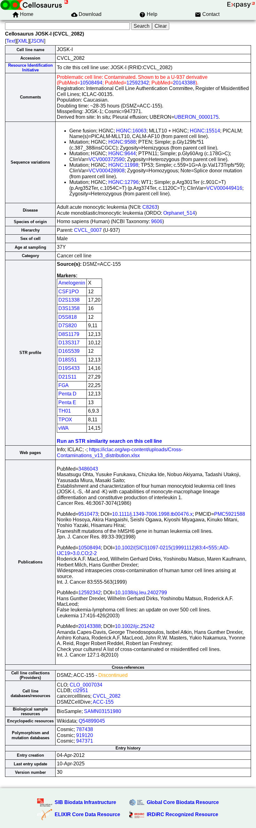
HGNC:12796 (123, 182)
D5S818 (67, 317)
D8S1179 (68, 334)
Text (10, 41)
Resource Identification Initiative (30, 67)
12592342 (137, 82)
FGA (63, 385)
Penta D (67, 393)
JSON (37, 41)
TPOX (65, 419)
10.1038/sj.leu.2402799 (141, 592)
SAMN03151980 (102, 711)
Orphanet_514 (179, 213)
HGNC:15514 (205, 130)
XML (23, 41)
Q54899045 (92, 721)
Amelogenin (71, 282)
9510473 (88, 514)
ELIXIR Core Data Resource (87, 814)
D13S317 (69, 342)
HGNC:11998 (123, 165)
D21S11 (67, 377)
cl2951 (80, 690)
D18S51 (67, 359)
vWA (63, 428)
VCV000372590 (107, 159)
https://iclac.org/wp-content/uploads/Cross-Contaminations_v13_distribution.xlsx (120, 452)
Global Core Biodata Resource (183, 802)
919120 (84, 735)
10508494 (91, 82)
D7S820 (67, 325)
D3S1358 (69, 308)
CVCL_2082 (107, 696)
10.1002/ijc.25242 (135, 626)
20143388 (184, 82)
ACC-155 (103, 702)
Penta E (67, 402)
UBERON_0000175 (196, 117)
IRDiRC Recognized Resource (182, 814)
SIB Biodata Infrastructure (85, 802)
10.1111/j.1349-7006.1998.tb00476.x (152, 514)
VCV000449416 (224, 188)
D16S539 (69, 351)
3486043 (88, 468)
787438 (84, 729)
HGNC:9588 (122, 142)
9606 (156, 221)
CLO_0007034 (86, 684)
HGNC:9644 (122, 153)
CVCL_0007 (88, 230)
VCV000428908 (107, 170)
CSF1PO (68, 291)
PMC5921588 (229, 514)
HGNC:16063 (131, 130)
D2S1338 (69, 300)
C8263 (149, 207)
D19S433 (69, 368)
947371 (84, 741)
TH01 (64, 411)
